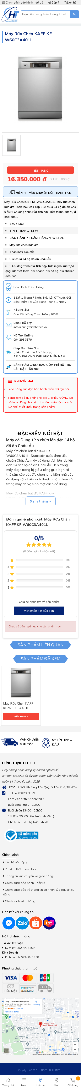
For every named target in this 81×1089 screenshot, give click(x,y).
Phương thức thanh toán (20, 869)
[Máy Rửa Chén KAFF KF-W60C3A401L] (11, 145)
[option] (20, 742)
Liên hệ (71, 2)
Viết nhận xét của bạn (39, 611)
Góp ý (55, 2)
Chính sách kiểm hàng (19, 901)
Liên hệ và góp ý (15, 862)
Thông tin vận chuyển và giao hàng (28, 876)
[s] (74, 14)
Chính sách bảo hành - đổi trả (24, 2)
